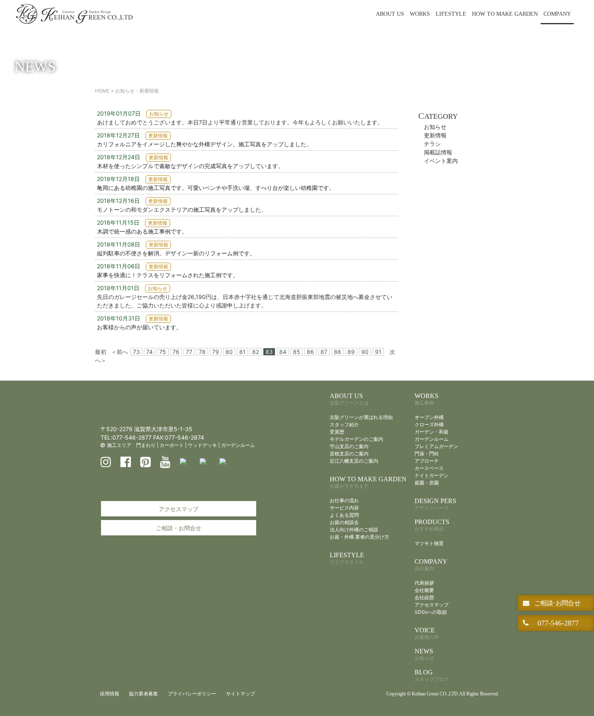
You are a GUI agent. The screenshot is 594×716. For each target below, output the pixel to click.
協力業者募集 (143, 694)
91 (378, 351)
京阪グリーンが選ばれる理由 (361, 417)
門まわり (146, 445)
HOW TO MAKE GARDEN (505, 14)
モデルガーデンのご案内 (356, 439)
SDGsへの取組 (431, 612)
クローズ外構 (429, 424)
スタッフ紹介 (344, 424)
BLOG (432, 675)
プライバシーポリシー (192, 694)
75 (162, 351)
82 (255, 351)
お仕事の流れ (344, 500)
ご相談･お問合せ (556, 603)
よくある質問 (344, 515)
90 (365, 351)
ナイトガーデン (432, 475)
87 (323, 351)
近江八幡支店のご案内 (354, 461)
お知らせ (435, 126)
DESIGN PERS (435, 504)
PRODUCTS (432, 525)
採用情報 (109, 694)
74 (149, 351)
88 (337, 351)
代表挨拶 (424, 583)
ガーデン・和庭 (432, 432)
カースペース (429, 468)
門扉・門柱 (427, 454)
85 (296, 351)
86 (310, 351)
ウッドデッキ (202, 445)
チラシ (432, 143)
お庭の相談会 (344, 522)
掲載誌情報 (438, 152)
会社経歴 (424, 597)
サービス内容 (344, 508)
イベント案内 (441, 160)
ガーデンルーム (238, 445)
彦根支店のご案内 (349, 454)
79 (215, 351)
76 (176, 351)
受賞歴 (337, 432)
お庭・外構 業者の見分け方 (359, 537)
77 (189, 351)
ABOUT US (390, 14)
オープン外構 (429, 417)
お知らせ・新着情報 (137, 91)
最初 (100, 351)
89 (351, 351)
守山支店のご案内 (349, 446)
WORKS (420, 14)
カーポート (172, 445)
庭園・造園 (427, 483)
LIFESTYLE (451, 14)
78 (202, 351)
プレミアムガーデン (436, 446)
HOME (102, 91)
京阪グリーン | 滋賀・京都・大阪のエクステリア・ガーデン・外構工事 (74, 14)
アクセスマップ (178, 508)
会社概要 (424, 590)
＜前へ (119, 351)
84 (282, 351)
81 (242, 351)
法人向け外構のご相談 (354, 529)
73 (136, 351)
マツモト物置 (429, 543)
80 (229, 351)
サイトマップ (240, 694)
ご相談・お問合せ (178, 527)
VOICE (427, 633)
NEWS (424, 654)
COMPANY (557, 14)
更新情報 (435, 135)
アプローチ (427, 461)
